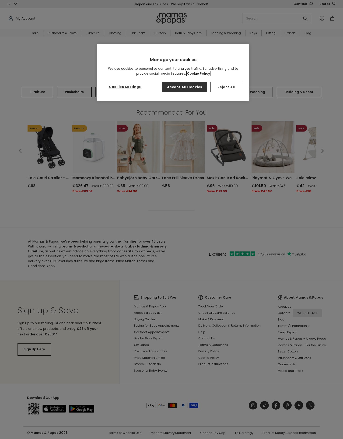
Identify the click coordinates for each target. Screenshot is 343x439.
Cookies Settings (125, 86)
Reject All (226, 87)
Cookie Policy (198, 73)
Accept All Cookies (184, 87)
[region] (173, 72)
